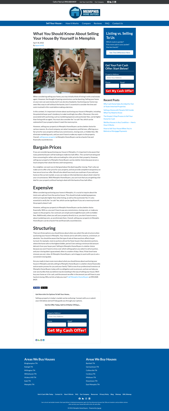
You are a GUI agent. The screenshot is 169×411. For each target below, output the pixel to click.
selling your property (47, 137)
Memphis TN (29, 384)
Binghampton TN (31, 363)
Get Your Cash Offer (86, 2)
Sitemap (118, 394)
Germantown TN (92, 367)
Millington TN (29, 370)
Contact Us (117, 23)
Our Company (99, 2)
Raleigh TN (28, 367)
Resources (94, 394)
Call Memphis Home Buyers (78, 277)
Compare (86, 23)
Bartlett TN (90, 363)
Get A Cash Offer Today (45, 394)
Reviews (98, 23)
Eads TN (27, 381)
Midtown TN (91, 377)
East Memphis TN (93, 384)
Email (70, 321)
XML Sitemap (127, 394)
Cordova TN (90, 374)
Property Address (54, 313)
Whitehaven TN (30, 374)
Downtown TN (91, 381)
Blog (112, 394)
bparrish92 (40, 45)
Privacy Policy (104, 394)
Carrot (99, 408)
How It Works (72, 23)
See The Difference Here (119, 52)
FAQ (107, 23)
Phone (49, 321)
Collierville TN (91, 370)
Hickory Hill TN (30, 377)
